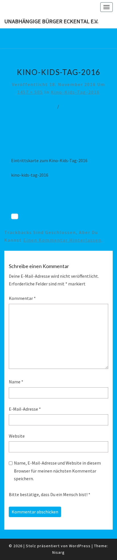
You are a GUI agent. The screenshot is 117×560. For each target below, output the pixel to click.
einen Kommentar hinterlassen (62, 240)
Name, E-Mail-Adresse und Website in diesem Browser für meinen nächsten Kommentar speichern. (57, 470)
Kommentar (22, 298)
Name (16, 382)
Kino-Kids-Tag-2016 (75, 92)
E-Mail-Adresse (25, 409)
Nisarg (58, 552)
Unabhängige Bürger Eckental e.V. (51, 21)
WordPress (80, 545)
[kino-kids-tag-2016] (58, 137)
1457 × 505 (30, 92)
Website (17, 436)
